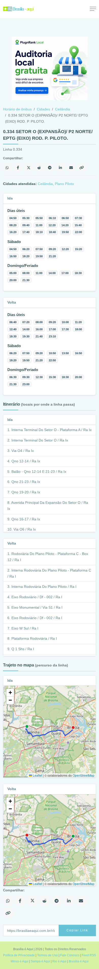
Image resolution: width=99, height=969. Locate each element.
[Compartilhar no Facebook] (18, 167)
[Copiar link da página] (82, 167)
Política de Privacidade (19, 955)
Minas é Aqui (19, 961)
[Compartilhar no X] (28, 167)
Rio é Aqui (59, 961)
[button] (10, 692)
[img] (49, 731)
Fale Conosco (69, 955)
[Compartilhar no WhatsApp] (7, 167)
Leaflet (37, 775)
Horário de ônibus (17, 109)
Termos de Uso (47, 955)
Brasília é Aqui (79, 961)
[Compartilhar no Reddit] (39, 167)
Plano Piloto (64, 184)
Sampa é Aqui (40, 961)
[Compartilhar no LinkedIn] (60, 167)
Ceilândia (62, 109)
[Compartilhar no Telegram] (50, 167)
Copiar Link (77, 930)
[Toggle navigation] (93, 9)
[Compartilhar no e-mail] (71, 167)
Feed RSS (89, 955)
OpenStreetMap (83, 775)
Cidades (43, 109)
